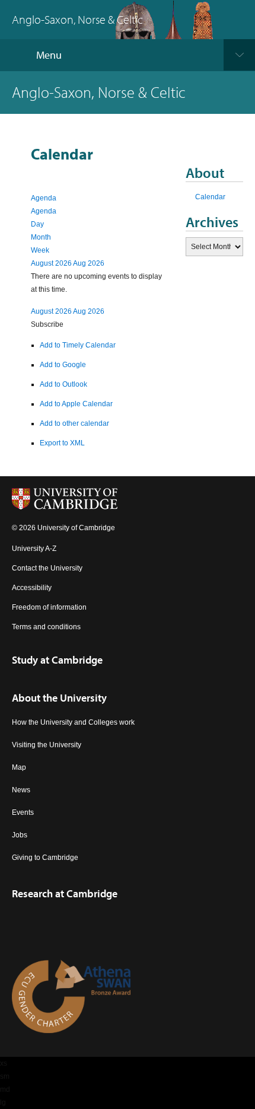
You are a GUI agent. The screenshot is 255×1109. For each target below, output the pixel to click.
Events (23, 812)
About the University (59, 698)
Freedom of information (49, 607)
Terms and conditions (46, 627)
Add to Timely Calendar (78, 345)
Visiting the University (46, 745)
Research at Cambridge (64, 893)
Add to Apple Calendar (76, 404)
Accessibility (32, 588)
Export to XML (62, 443)
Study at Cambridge (57, 660)
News (21, 790)
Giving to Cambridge (45, 857)
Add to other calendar (74, 423)
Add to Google (63, 365)
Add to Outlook (63, 384)
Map (19, 767)
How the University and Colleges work (73, 722)
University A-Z (34, 548)
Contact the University (47, 568)
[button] (47, 324)
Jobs (19, 835)
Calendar (210, 197)
